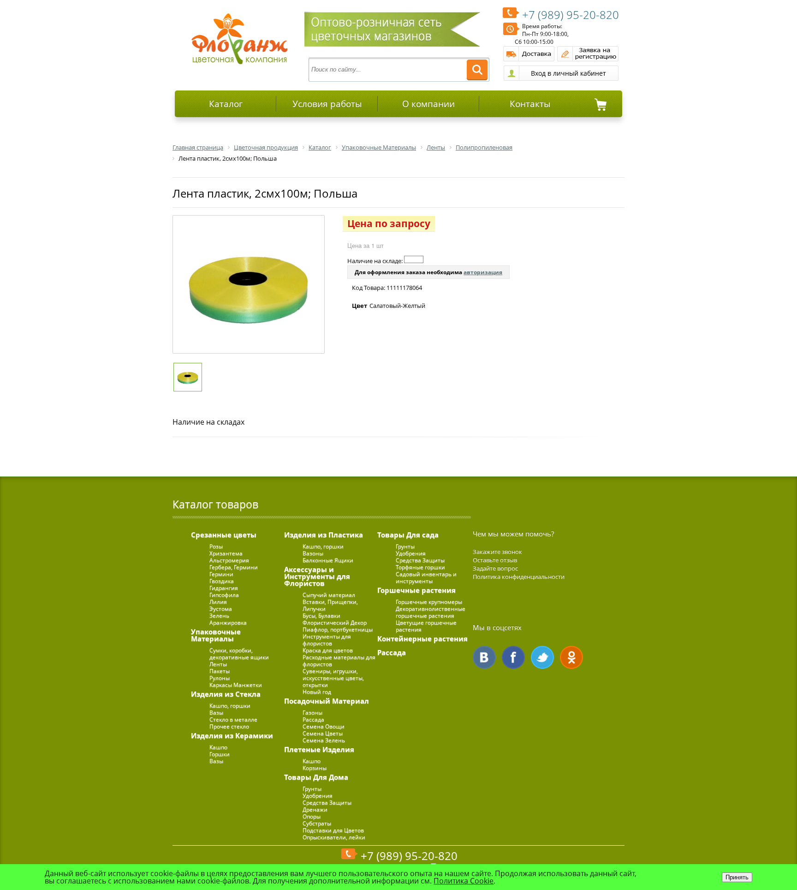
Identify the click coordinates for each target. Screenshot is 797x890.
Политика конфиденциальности (519, 576)
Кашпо (218, 747)
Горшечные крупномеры (429, 601)
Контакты (530, 104)
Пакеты (219, 671)
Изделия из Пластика (323, 534)
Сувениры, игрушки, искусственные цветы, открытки (333, 678)
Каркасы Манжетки (235, 684)
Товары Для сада (408, 534)
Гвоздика (221, 580)
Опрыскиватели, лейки (334, 837)
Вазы (216, 712)
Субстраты (317, 823)
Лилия (218, 601)
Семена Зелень (324, 740)
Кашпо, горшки (229, 705)
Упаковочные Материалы (216, 635)
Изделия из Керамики (232, 735)
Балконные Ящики (328, 560)
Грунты (312, 788)
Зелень (219, 615)
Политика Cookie (464, 881)
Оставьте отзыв (495, 560)
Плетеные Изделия (319, 749)
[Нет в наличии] (413, 259)
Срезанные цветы (223, 534)
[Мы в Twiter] (542, 657)
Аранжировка (228, 622)
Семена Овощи (324, 726)
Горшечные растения (416, 590)
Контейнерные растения (422, 638)
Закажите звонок (497, 551)
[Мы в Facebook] (513, 657)
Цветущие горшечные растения (426, 626)
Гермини (221, 574)
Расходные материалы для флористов (339, 661)
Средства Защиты (327, 802)
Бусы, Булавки (321, 615)
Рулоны (219, 677)
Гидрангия (223, 587)
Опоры (312, 816)
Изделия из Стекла (226, 693)
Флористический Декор (335, 622)
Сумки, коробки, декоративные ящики (239, 654)
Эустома (220, 608)
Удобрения (318, 795)
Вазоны (313, 553)
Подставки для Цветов (333, 830)
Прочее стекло (229, 726)
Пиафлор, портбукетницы (338, 629)
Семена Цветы (323, 733)
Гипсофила (224, 594)
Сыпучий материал (329, 594)
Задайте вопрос (495, 568)
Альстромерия (229, 560)
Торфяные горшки (420, 567)
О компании (428, 104)
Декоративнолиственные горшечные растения (430, 612)
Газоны (312, 712)
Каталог (226, 104)
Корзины (315, 767)
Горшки (219, 754)
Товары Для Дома (316, 777)
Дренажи (315, 809)
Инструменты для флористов (327, 640)
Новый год (317, 691)
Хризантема (226, 553)
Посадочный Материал (326, 700)
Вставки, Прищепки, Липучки (330, 605)
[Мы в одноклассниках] (571, 657)
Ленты (218, 664)
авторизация (483, 272)
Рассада (313, 719)
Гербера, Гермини (233, 567)
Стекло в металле (233, 719)
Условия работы (327, 104)
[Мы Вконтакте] (484, 657)
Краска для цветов (328, 650)
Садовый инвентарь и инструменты (426, 577)
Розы (216, 546)
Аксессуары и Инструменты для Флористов (317, 576)
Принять (737, 877)
